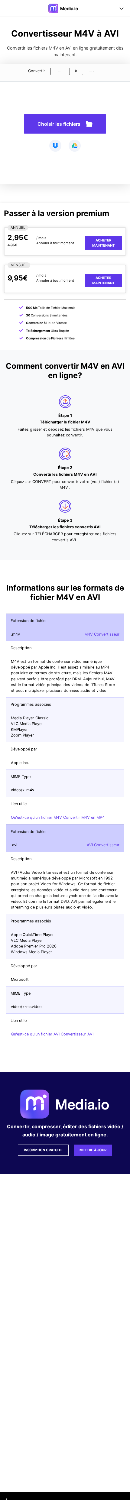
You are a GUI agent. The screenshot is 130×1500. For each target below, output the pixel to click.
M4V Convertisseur (101, 634)
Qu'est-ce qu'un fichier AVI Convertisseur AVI (52, 1034)
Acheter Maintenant (103, 243)
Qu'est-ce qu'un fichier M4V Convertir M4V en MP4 (58, 817)
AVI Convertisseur (103, 845)
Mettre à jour (93, 1150)
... (59, 71)
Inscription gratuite (43, 1150)
